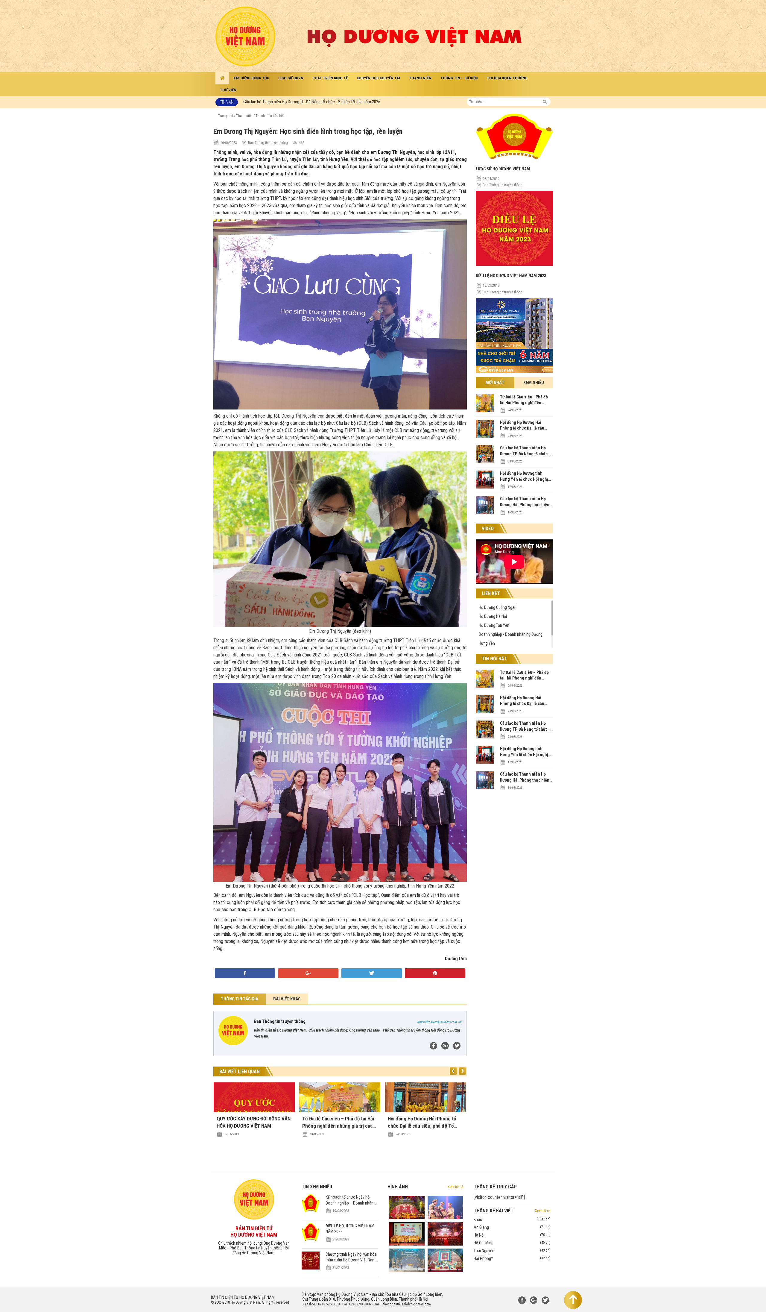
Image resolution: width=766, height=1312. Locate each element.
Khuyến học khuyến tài (378, 78)
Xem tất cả (455, 1187)
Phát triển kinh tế (330, 78)
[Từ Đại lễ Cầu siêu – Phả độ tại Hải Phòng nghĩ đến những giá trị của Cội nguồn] (485, 686)
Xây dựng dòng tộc (251, 78)
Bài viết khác (287, 999)
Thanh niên (420, 78)
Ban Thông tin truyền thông (502, 185)
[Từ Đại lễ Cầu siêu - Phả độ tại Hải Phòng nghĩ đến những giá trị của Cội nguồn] (485, 410)
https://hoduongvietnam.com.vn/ (439, 1021)
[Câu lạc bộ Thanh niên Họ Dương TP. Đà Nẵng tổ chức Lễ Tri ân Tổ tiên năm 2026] (485, 461)
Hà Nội (512, 1235)
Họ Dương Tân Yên (494, 625)
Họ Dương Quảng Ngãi (497, 607)
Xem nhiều (533, 382)
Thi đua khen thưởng (507, 78)
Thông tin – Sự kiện (459, 78)
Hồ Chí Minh (512, 1242)
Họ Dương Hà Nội (493, 616)
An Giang (512, 1227)
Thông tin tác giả (239, 999)
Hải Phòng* (512, 1258)
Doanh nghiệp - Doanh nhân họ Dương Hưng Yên (510, 639)
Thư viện (228, 90)
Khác (512, 1219)
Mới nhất (494, 382)
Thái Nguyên (512, 1250)
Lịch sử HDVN (290, 78)
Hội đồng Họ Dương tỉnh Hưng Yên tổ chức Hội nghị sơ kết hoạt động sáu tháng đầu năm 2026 (324, 97)
